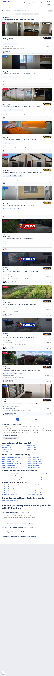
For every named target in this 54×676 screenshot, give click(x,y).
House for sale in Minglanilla (34, 461)
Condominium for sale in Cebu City (10, 473)
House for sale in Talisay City (9, 459)
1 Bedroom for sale (6, 447)
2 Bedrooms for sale (32, 447)
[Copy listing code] (50, 46)
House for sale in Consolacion (9, 467)
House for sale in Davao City (34, 459)
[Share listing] (50, 52)
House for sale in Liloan (33, 465)
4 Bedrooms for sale (32, 449)
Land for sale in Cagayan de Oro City (36, 492)
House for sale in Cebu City (34, 457)
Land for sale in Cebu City (33, 485)
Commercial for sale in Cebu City (10, 500)
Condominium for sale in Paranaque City (12, 477)
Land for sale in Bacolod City (34, 494)
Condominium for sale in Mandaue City (37, 473)
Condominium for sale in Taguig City (36, 477)
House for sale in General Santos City (11, 457)
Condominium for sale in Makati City (11, 479)
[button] (47, 38)
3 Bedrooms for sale (7, 449)
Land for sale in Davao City (8, 488)
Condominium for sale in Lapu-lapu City (12, 475)
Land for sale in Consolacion (34, 490)
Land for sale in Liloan (32, 487)
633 (36, 419)
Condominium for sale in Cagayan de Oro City (38, 479)
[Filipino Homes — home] (13, 3)
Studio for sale (31, 445)
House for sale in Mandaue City (35, 463)
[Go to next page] (39, 419)
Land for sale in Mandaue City (9, 494)
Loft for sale (5, 451)
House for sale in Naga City (8, 465)
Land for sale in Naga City (8, 490)
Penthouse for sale (6, 445)
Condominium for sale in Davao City (36, 475)
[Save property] (47, 52)
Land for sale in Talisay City (8, 487)
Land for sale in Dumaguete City (10, 492)
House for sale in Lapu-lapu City (10, 461)
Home (25, 2)
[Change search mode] (3, 11)
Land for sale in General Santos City (11, 485)
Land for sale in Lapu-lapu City (35, 488)
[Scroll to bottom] (3, 672)
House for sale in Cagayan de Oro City (11, 463)
